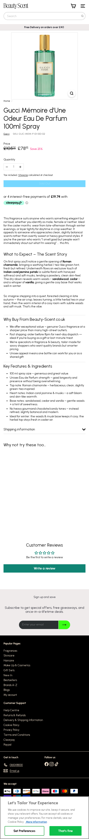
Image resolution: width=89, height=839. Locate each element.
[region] (44, 817)
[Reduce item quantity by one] (7, 166)
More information (36, 821)
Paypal (7, 744)
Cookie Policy (11, 725)
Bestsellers (10, 680)
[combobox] (44, 16)
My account (10, 694)
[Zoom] (72, 93)
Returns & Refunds (15, 715)
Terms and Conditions (17, 734)
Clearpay (9, 739)
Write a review (44, 568)
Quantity (9, 159)
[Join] (64, 624)
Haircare (9, 660)
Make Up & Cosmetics (17, 665)
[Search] (82, 16)
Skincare (9, 655)
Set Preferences (24, 831)
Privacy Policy (11, 729)
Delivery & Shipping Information (23, 720)
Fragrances (10, 650)
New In (8, 675)
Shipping (23, 175)
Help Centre (11, 710)
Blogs (7, 689)
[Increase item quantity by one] (20, 166)
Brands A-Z (10, 685)
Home (7, 100)
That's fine (65, 831)
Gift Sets (9, 670)
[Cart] (73, 6)
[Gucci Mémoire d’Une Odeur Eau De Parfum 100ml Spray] (29, 486)
